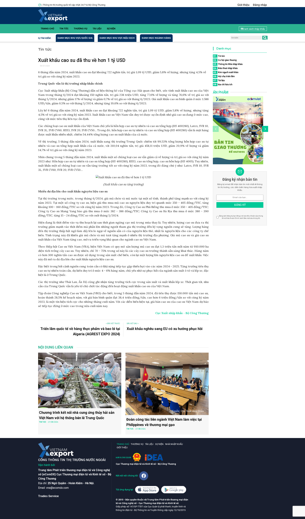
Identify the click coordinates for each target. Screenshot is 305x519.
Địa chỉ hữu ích (222, 84)
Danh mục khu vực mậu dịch (117, 38)
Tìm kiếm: (45, 38)
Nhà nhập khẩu (174, 444)
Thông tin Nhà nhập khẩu (228, 64)
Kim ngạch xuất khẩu (225, 72)
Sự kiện (111, 28)
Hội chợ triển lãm (224, 76)
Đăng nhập (260, 5)
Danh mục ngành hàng (156, 38)
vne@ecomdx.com (57, 487)
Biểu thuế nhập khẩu (225, 68)
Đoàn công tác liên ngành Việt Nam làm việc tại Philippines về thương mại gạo (164, 422)
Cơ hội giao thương (225, 60)
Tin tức (63, 28)
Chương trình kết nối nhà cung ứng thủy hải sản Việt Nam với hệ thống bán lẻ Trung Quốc (76, 415)
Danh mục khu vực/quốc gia (75, 38)
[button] (264, 129)
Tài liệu (97, 28)
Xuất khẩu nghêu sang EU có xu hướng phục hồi (164, 329)
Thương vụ (80, 28)
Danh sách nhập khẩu (254, 29)
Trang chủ (47, 28)
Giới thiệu (243, 5)
